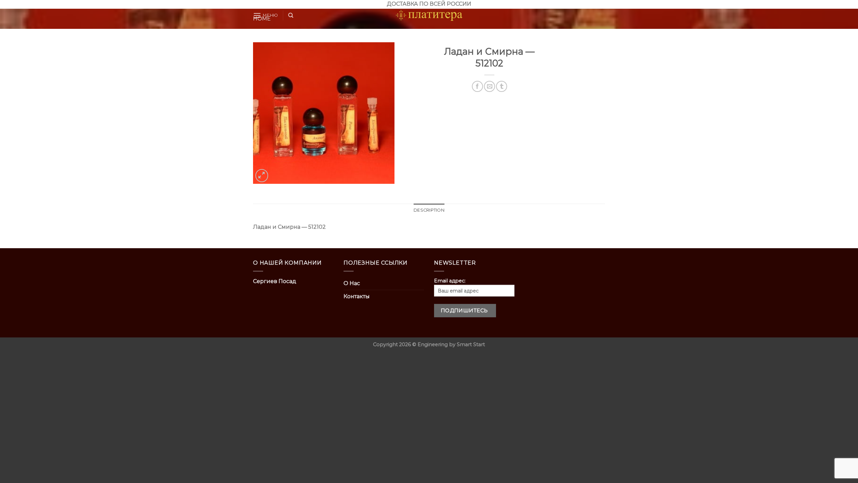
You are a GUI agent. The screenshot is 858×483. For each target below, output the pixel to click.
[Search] (290, 15)
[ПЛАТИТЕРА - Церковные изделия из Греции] (429, 15)
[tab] (429, 210)
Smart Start (471, 344)
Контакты (357, 296)
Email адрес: (450, 281)
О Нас (352, 283)
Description (429, 210)
